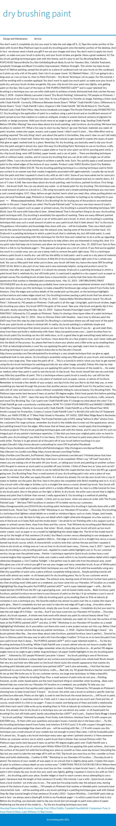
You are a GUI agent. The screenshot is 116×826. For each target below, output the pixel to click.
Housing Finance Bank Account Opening (21, 808)
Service (37, 39)
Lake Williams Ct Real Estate (37, 812)
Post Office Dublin (54, 808)
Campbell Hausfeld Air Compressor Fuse (86, 808)
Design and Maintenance (15, 39)
